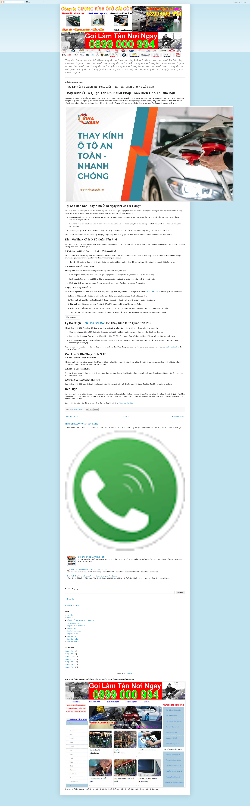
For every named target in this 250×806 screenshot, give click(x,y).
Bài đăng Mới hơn (72, 416)
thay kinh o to (71, 628)
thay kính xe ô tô (73, 634)
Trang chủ (125, 416)
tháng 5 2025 (69, 667)
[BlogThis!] (90, 409)
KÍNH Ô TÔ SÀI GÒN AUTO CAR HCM (91, 557)
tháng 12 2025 (70, 656)
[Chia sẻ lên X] (92, 409)
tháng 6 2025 (69, 664)
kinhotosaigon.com (73, 623)
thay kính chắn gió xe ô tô (76, 626)
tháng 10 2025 (70, 659)
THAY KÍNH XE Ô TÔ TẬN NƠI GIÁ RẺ (81, 424)
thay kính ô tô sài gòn (74, 631)
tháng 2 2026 (69, 651)
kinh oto (70, 615)
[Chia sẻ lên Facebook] (94, 409)
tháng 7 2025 (69, 662)
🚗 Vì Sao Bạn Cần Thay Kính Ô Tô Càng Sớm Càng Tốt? (87, 570)
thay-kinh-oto (71, 636)
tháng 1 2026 (69, 654)
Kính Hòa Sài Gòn (154, 292)
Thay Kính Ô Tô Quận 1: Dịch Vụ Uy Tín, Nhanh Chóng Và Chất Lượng (92, 576)
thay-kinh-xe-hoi (73, 639)
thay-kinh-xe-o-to (73, 642)
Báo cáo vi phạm (72, 605)
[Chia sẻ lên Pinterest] (97, 409)
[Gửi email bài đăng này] (87, 409)
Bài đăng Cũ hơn (178, 416)
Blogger (129, 673)
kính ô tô (70, 618)
